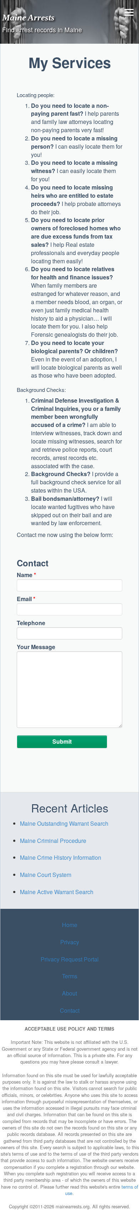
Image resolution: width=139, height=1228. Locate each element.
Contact (69, 1010)
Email (26, 599)
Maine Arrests (28, 17)
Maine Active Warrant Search (56, 892)
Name (26, 575)
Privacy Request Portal (70, 959)
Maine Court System (45, 874)
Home (69, 925)
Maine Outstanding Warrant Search (64, 823)
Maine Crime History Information (60, 857)
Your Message (36, 647)
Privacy (69, 942)
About (69, 993)
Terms (69, 976)
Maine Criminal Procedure (53, 840)
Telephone (31, 623)
